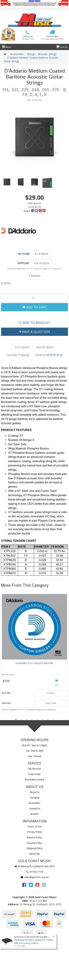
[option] (34, 137)
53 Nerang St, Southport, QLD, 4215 (36, 866)
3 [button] (26, 719)
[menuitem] (33, 211)
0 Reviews (34, 275)
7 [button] (48, 719)
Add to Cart (36, 307)
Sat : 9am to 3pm (34, 750)
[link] (24, 885)
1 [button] (16, 719)
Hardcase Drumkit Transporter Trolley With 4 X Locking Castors (33, 941)
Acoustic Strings (47, 54)
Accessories (17, 54)
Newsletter (34, 803)
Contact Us (34, 808)
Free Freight (52, 37)
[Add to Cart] (56, 683)
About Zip (34, 853)
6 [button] (42, 719)
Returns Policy (34, 837)
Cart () (63, 47)
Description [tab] (22, 347)
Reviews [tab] (41, 355)
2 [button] (21, 719)
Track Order (34, 774)
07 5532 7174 (36, 871)
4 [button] (32, 719)
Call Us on (28, 37)
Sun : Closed (34, 756)
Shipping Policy (35, 848)
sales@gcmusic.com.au (36, 877)
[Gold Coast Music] (34, 20)
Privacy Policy (34, 831)
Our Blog (34, 797)
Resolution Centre (34, 779)
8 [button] (53, 719)
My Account (34, 768)
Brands (34, 813)
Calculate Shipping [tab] (17, 355)
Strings (31, 54)
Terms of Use (34, 826)
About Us (34, 792)
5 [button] (37, 719)
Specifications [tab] (45, 347)
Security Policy (34, 842)
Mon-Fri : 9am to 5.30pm (34, 745)
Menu (8, 47)
